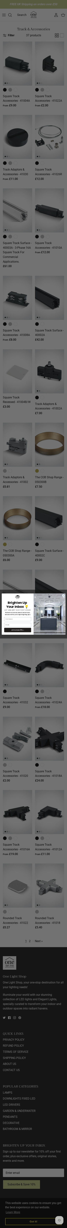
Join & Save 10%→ (17, 630)
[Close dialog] (63, 595)
